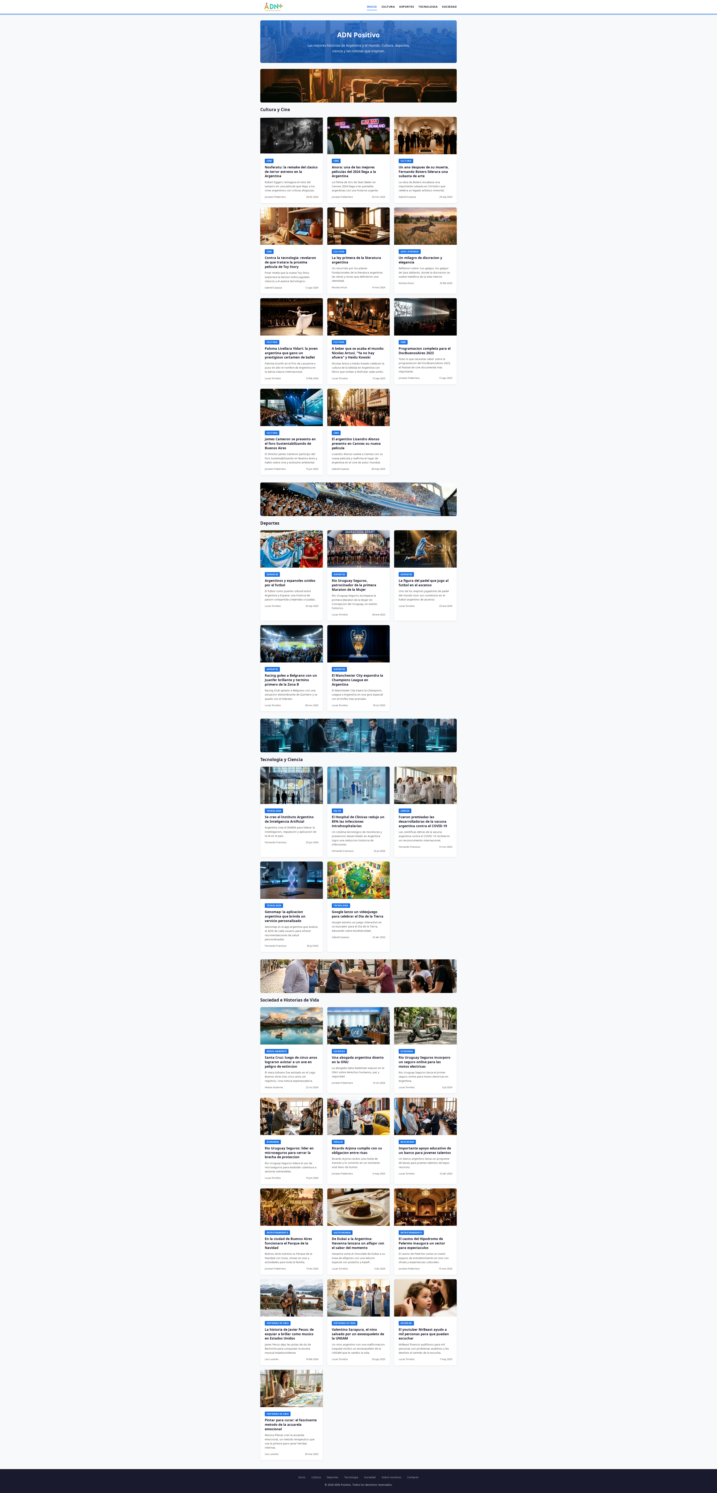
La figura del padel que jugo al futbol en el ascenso (423, 582)
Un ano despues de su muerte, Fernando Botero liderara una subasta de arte (424, 171)
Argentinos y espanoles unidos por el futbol (290, 582)
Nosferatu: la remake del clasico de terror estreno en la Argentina (291, 171)
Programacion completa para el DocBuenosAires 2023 (425, 350)
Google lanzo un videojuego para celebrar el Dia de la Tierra (357, 914)
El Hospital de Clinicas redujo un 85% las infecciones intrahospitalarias (358, 821)
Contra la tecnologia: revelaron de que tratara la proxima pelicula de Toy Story (290, 262)
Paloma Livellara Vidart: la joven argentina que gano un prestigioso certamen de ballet (291, 353)
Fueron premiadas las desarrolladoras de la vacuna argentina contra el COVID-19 (423, 821)
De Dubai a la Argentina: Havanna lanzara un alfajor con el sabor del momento (358, 1243)
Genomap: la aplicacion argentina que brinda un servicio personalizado (285, 916)
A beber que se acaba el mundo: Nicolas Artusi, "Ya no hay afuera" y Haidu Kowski (358, 353)
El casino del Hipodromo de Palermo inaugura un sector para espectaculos (422, 1243)
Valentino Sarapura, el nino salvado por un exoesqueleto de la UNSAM (358, 1334)
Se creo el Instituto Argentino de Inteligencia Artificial (289, 819)
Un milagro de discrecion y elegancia (420, 259)
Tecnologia (427, 6)
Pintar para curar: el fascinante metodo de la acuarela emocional (291, 1424)
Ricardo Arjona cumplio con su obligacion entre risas (357, 1150)
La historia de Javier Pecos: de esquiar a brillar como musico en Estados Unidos (289, 1334)
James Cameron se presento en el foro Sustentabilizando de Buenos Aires (290, 443)
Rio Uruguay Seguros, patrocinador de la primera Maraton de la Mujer (354, 585)
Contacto (413, 1477)
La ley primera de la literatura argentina (356, 259)
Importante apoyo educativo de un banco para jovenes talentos (425, 1150)
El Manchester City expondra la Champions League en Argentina (357, 680)
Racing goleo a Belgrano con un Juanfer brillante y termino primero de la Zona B (291, 680)
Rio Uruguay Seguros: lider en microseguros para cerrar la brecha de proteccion (289, 1152)
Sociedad (449, 6)
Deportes (406, 6)
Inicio (372, 6)
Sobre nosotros (391, 1477)
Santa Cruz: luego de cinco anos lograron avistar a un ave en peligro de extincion (291, 1062)
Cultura (388, 6)
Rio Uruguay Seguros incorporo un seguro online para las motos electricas (424, 1062)
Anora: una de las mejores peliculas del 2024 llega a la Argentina (354, 171)
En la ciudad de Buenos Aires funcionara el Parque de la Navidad (288, 1243)
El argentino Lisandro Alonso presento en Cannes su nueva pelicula (356, 443)
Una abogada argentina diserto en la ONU (358, 1059)
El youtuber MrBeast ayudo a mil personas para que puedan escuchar (424, 1334)
